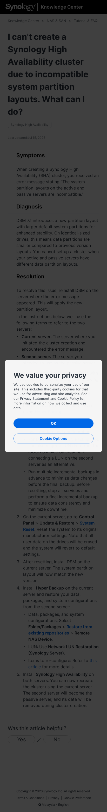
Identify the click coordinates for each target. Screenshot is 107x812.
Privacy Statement (34, 398)
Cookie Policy (68, 398)
